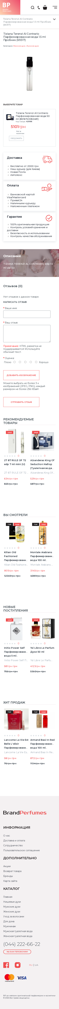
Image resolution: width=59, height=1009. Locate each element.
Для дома (8, 921)
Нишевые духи (12, 901)
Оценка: (9, 358)
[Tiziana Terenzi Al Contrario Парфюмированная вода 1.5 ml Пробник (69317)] (29, 73)
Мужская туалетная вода (17, 931)
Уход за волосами (13, 916)
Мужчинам (9, 926)
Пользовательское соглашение (21, 850)
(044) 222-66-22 (38, 7)
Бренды (8, 876)
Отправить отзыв (21, 402)
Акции (7, 866)
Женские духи (19, 46)
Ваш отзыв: (11, 322)
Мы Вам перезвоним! (17, 952)
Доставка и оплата (14, 840)
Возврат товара (12, 871)
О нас (6, 835)
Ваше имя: (11, 308)
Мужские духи (33, 46)
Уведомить (16, 138)
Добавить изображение (21, 375)
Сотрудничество (13, 845)
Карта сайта (10, 881)
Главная (7, 896)
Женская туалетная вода (17, 936)
